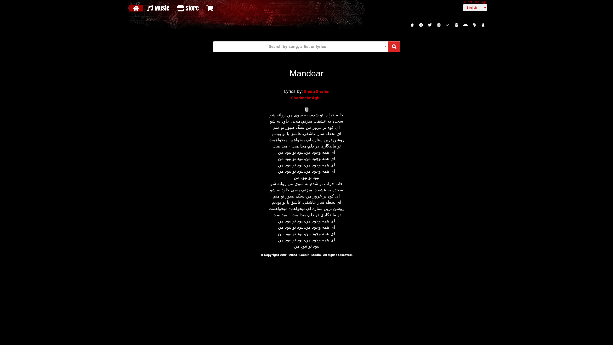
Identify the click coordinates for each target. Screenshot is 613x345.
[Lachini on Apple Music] (412, 25)
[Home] (136, 8)
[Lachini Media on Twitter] (429, 25)
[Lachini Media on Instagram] (438, 25)
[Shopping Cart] (210, 8)
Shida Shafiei (316, 91)
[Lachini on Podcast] (474, 25)
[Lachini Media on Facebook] (421, 25)
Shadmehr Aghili (306, 98)
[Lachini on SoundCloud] (465, 25)
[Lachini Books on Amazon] (483, 25)
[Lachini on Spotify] (456, 25)
